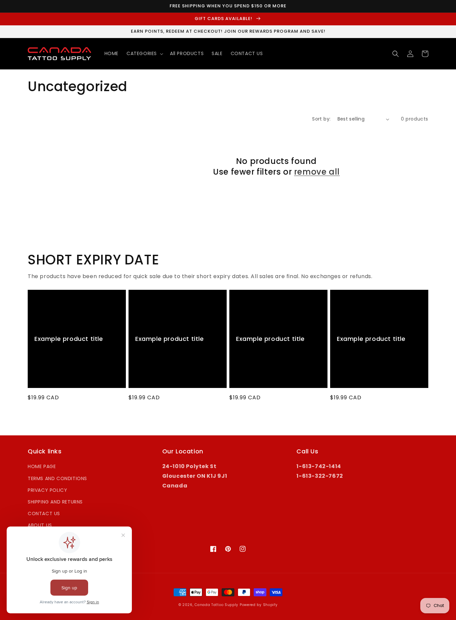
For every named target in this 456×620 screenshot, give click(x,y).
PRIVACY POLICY (47, 490)
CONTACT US (44, 513)
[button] (144, 53)
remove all (317, 172)
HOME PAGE (42, 466)
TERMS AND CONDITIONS (57, 478)
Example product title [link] (68, 339)
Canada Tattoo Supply (216, 604)
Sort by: (321, 119)
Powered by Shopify (259, 604)
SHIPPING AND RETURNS (55, 501)
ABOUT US (40, 525)
